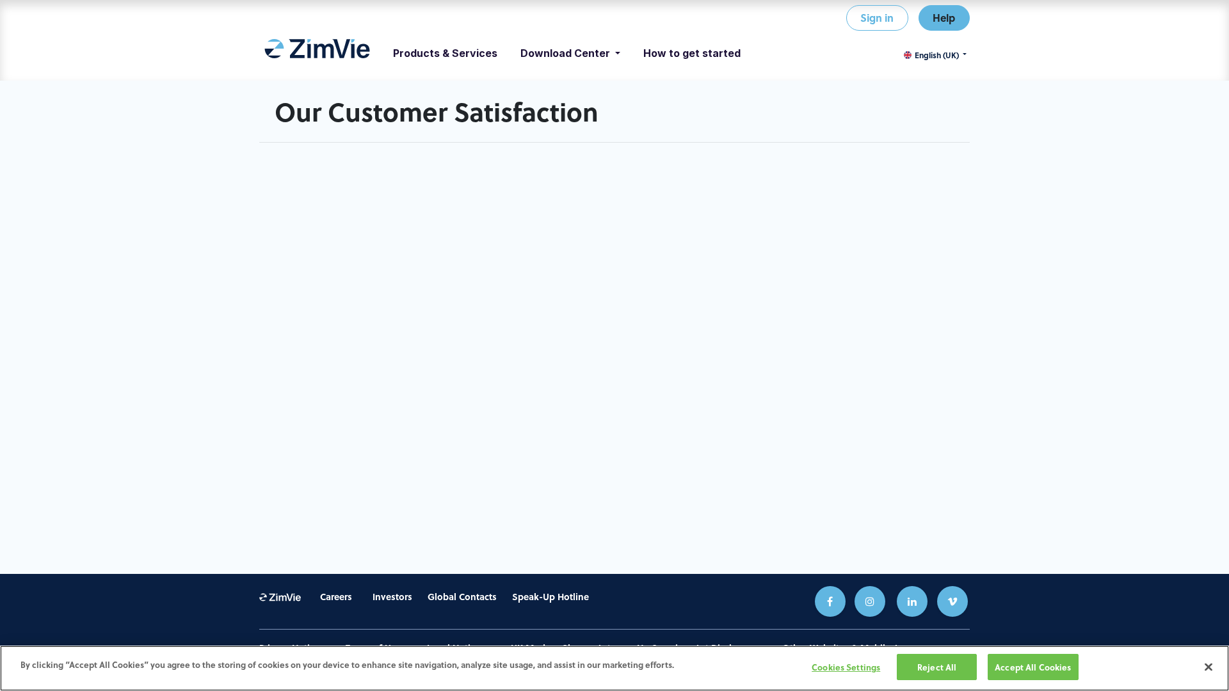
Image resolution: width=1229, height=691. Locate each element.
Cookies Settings (846, 667)
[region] (614, 668)
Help (944, 17)
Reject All (936, 667)
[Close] (1208, 667)
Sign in (877, 17)
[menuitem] (317, 53)
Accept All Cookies (1033, 667)
